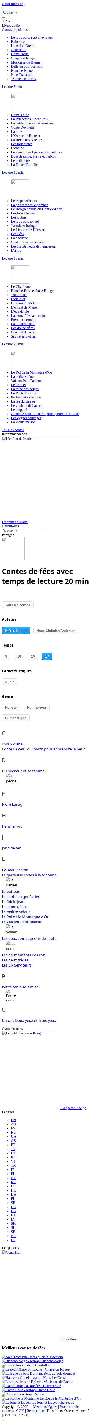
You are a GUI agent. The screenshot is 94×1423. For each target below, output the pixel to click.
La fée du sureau (23, 401)
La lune (16, 131)
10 (19, 656)
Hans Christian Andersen (56, 630)
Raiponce (18, 41)
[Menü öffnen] (3, 9)
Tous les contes (17, 605)
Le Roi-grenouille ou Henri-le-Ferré (37, 209)
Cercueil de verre (23, 332)
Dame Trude (20, 115)
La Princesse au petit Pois (29, 119)
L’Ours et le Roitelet (25, 136)
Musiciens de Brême (25, 62)
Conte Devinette (22, 127)
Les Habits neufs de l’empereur (33, 246)
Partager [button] (8, 535)
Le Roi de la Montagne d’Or (31, 372)
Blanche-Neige (22, 70)
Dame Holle (20, 54)
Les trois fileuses (23, 213)
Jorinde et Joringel (24, 226)
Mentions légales (45, 1407)
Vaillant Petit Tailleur (26, 381)
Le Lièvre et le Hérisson (28, 230)
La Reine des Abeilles (26, 140)
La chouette (19, 238)
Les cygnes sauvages (26, 418)
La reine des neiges (25, 389)
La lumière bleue (23, 324)
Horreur (11, 707)
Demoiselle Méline (24, 303)
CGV (20, 1411)
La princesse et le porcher (29, 205)
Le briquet (18, 385)
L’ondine (17, 148)
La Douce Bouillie (24, 165)
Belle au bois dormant (26, 66)
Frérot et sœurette (23, 320)
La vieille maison (23, 422)
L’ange (16, 250)
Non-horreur (36, 707)
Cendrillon (18, 50)
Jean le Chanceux (23, 79)
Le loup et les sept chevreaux (32, 37)
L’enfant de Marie (24, 307)
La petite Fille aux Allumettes (32, 123)
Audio (10, 682)
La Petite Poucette (24, 393)
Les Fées (17, 234)
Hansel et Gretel (22, 46)
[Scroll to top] (3, 1420)
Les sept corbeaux (24, 201)
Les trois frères (21, 144)
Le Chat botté (21, 287)
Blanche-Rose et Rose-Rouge (32, 291)
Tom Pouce (19, 295)
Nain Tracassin (21, 75)
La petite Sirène (22, 376)
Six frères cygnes (23, 336)
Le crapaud (19, 410)
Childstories (10, 526)
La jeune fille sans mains (28, 316)
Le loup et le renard (25, 221)
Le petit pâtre (20, 160)
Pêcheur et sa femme (26, 397)
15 (33, 656)
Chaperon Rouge (23, 58)
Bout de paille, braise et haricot (33, 156)
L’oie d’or (18, 299)
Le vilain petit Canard (26, 405)
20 (47, 656)
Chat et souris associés (27, 242)
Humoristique (15, 718)
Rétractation (35, 1411)
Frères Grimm (15, 630)
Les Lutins (18, 217)
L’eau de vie (20, 311)
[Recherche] (3, 18)
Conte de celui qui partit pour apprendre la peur (45, 414)
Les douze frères (23, 328)
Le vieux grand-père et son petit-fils (36, 152)
